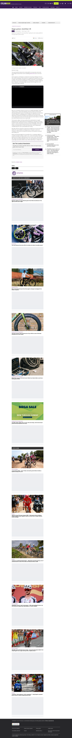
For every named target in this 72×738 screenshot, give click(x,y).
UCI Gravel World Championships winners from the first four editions (53, 145)
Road (13, 168)
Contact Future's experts (28, 728)
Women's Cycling (28, 7)
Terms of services (25, 152)
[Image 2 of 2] (41, 54)
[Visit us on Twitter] (47, 3)
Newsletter (41, 38)
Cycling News (18, 31)
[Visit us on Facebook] (45, 3)
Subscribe (56, 3)
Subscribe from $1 (51, 22)
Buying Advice (46, 7)
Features (53, 7)
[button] (69, 3)
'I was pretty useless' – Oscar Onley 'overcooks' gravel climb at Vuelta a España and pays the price (53, 122)
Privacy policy (38, 728)
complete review (18, 162)
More (57, 7)
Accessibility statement (16, 730)
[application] (27, 97)
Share (14, 38)
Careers (25, 730)
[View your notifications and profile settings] (65, 3)
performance (32, 73)
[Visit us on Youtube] (50, 3)
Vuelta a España (36, 22)
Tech (40, 7)
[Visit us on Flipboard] (52, 3)
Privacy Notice (15, 153)
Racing (20, 7)
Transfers (43, 22)
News (16, 7)
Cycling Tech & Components (16, 26)
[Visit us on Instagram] (48, 3)
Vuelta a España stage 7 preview (24, 22)
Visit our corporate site (49, 720)
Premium (35, 7)
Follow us (35, 38)
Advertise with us (39, 730)
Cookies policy (50, 728)
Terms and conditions (16, 728)
